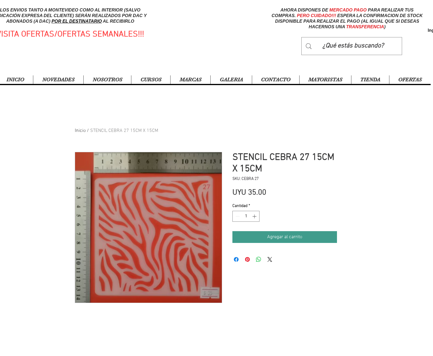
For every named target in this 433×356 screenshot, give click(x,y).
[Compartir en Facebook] (236, 259)
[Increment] (255, 216)
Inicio (80, 131)
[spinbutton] (246, 216)
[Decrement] (237, 216)
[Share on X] (269, 259)
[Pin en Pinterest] (247, 259)
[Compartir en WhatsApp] (258, 259)
